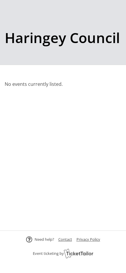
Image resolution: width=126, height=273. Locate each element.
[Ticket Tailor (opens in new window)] (78, 253)
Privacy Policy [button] (88, 239)
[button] (65, 239)
